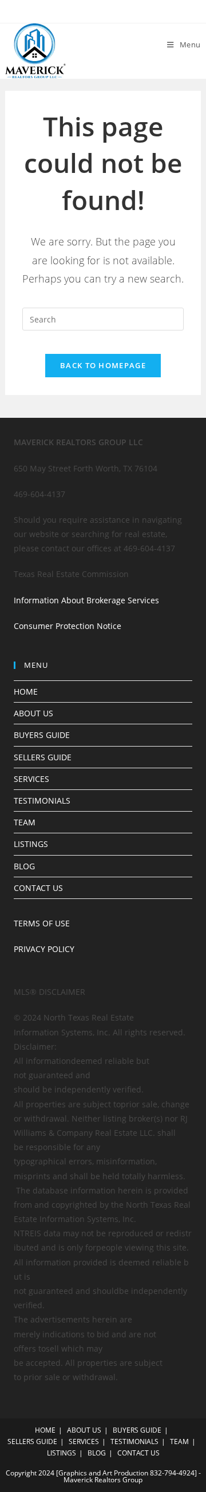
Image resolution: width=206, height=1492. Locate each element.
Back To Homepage (103, 365)
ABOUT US (33, 713)
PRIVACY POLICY (44, 948)
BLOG (24, 866)
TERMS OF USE (42, 923)
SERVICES (31, 778)
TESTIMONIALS (42, 800)
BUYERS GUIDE (42, 734)
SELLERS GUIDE (43, 757)
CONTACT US (38, 887)
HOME (26, 691)
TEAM (24, 822)
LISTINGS (31, 843)
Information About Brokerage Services (86, 600)
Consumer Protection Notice (67, 625)
